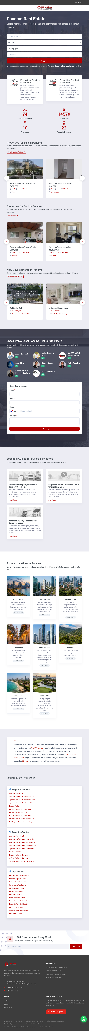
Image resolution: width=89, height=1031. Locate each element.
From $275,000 (55, 311)
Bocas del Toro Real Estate (18, 904)
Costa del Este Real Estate (18, 882)
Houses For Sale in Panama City (20, 809)
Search (44, 61)
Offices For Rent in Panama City (20, 858)
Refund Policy (8, 1007)
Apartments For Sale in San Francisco (22, 800)
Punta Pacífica (44, 648)
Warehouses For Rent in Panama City (22, 861)
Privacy (6, 1004)
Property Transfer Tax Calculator (56, 967)
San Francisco (70, 599)
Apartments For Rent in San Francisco (22, 842)
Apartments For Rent (16, 836)
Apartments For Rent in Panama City (21, 839)
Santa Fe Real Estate (16, 907)
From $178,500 (16, 311)
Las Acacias (55, 192)
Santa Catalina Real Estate (18, 901)
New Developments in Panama (13, 1024)
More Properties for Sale (15, 152)
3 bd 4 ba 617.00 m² (20, 189)
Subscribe (75, 946)
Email (12, 398)
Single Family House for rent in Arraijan (23, 247)
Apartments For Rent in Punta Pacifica (22, 845)
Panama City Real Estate (17, 879)
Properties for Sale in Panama (13, 1021)
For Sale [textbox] (11, 42)
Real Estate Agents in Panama (55, 1021)
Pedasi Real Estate (15, 913)
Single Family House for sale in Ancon (22, 183)
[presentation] (6, 178)
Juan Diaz (54, 255)
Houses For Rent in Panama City (20, 855)
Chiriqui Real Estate (16, 891)
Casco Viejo (18, 648)
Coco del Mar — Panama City (21, 314)
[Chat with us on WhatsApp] (84, 1019)
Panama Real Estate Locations (35, 1024)
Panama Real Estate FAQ (54, 977)
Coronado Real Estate (16, 888)
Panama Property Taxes (53, 971)
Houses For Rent (15, 852)
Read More (12, 500)
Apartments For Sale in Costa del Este (22, 803)
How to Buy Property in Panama (56, 974)
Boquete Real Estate (16, 894)
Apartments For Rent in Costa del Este (22, 849)
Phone (11, 407)
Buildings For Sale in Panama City (20, 822)
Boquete (70, 648)
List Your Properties (57, 1012)
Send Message (44, 429)
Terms (6, 1000)
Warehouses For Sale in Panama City (21, 819)
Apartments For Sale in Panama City (21, 796)
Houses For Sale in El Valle (18, 812)
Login (79, 2)
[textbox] (44, 48)
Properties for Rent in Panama (34, 1021)
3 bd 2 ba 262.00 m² (20, 252)
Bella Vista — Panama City (59, 314)
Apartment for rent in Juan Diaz (60, 247)
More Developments (14, 276)
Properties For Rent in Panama (69, 81)
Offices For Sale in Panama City (20, 815)
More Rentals (12, 215)
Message (13, 415)
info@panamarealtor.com (15, 987)
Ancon (14, 192)
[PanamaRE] (44, 8)
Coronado (18, 696)
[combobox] (44, 42)
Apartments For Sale (16, 793)
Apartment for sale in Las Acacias (60, 183)
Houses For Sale (14, 806)
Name (12, 390)
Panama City (18, 599)
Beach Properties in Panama (19, 875)
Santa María (44, 696)
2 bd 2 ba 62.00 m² (59, 189)
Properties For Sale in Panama (30, 81)
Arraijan (14, 255)
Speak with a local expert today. (68, 66)
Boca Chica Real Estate (17, 898)
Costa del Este (44, 599)
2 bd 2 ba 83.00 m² (59, 252)
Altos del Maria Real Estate (18, 910)
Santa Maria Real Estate (17, 885)
